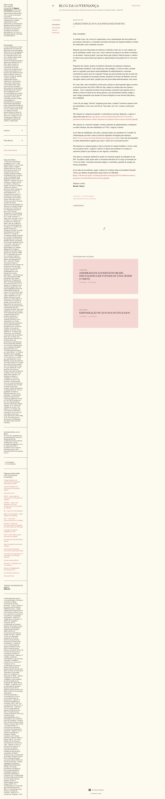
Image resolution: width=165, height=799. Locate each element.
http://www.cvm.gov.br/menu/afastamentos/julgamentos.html (96, 138)
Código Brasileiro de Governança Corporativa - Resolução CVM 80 (12, 481)
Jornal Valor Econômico (11, 573)
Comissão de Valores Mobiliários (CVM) (11, 531)
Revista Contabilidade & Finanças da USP (12, 569)
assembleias (56, 28)
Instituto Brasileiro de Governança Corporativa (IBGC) (12, 488)
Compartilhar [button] (56, 20)
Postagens (10, 462)
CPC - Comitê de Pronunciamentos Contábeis (13, 519)
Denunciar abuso (10, 150)
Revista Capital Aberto (11, 560)
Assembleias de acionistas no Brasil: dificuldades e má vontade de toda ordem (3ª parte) (105, 275)
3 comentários (92, 282)
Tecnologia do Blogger (98, 790)
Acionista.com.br (9, 493)
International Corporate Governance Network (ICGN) (13, 550)
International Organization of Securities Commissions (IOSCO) (13, 555)
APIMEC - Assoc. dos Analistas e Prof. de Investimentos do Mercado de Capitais (13, 505)
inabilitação (55, 32)
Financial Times (9, 576)
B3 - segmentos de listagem (13, 511)
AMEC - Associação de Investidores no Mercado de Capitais (13, 498)
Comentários (11, 464)
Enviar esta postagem (88, 196)
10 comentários (92, 316)
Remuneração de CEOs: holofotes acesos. (104, 312)
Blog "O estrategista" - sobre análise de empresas (13, 515)
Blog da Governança (79, 5)
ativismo (55, 30)
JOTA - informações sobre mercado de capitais (12, 535)
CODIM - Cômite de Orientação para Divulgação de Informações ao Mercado (13, 525)
